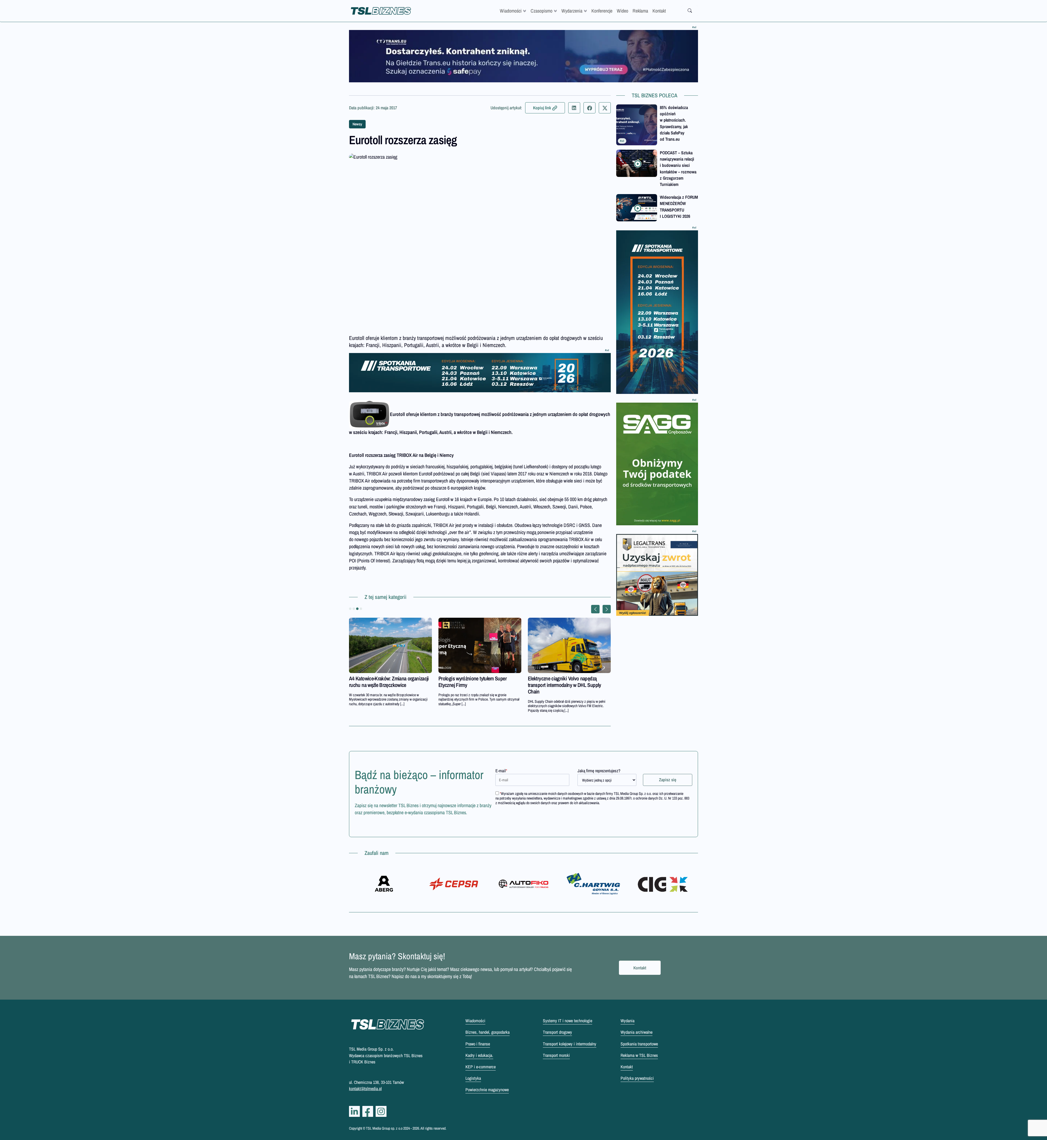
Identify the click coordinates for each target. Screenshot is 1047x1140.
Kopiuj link (542, 108)
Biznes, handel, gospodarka (487, 1032)
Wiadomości (511, 10)
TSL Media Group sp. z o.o (384, 1128)
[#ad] (523, 56)
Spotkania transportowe (639, 1044)
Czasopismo (541, 10)
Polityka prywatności (637, 1078)
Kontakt (659, 10)
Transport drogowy (557, 1032)
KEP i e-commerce (480, 1067)
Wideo (622, 10)
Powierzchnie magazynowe (487, 1090)
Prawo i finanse (477, 1044)
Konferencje (601, 10)
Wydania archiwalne (636, 1032)
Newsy (357, 124)
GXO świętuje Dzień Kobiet (554, 678)
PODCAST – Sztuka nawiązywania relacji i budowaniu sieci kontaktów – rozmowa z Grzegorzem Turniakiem (678, 168)
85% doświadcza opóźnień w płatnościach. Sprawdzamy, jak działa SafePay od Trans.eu (674, 123)
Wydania (627, 1021)
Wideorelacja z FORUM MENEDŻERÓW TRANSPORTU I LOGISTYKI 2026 (679, 206)
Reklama (640, 10)
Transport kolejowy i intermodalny (569, 1044)
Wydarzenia (571, 10)
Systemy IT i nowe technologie (567, 1021)
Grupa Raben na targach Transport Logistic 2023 (383, 682)
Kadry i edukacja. (479, 1055)
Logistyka (473, 1078)
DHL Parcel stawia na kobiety (466, 678)
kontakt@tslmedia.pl (365, 1088)
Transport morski (556, 1055)
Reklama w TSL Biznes (639, 1055)
